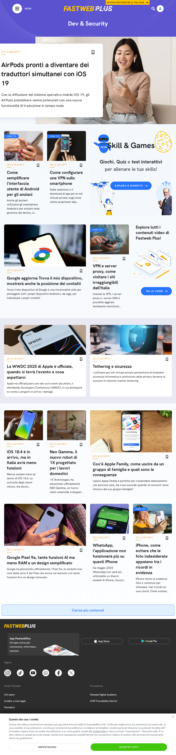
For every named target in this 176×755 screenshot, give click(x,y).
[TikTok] (20, 672)
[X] (71, 672)
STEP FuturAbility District (103, 701)
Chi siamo (9, 694)
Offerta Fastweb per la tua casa (125, 2)
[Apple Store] (101, 641)
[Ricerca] (154, 8)
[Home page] (88, 8)
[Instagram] (7, 672)
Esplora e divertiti (129, 185)
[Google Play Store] (149, 641)
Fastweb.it (9, 707)
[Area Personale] (160, 8)
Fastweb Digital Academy (103, 694)
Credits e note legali (15, 701)
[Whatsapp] (45, 672)
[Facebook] (58, 672)
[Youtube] (33, 672)
